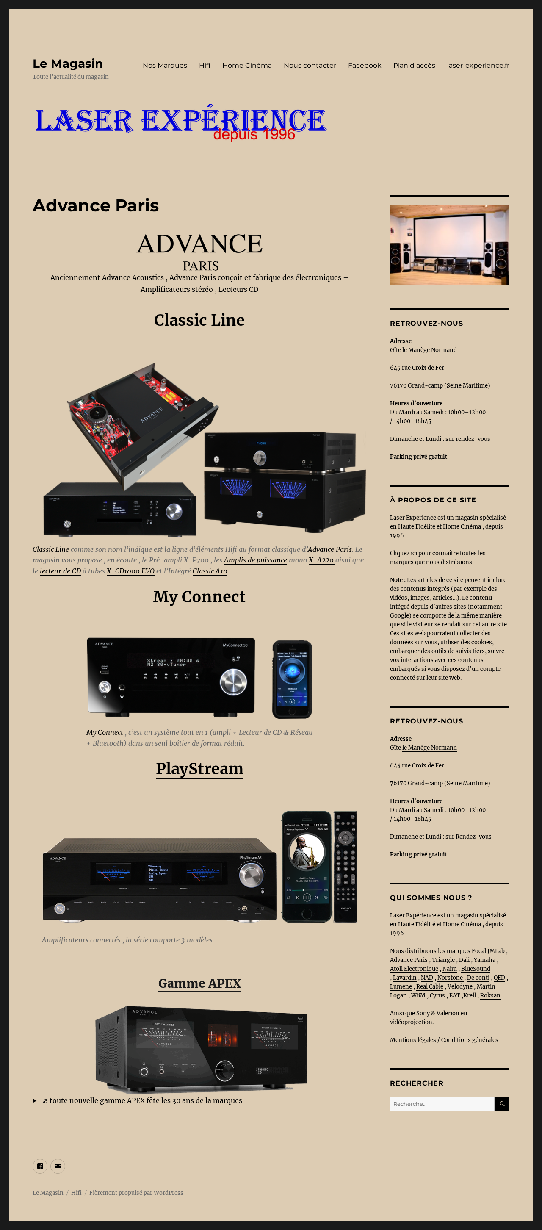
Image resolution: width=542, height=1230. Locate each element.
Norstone (450, 977)
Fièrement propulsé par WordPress (136, 1193)
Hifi (204, 65)
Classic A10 (210, 571)
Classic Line (199, 320)
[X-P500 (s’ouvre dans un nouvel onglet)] (334, 560)
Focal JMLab (488, 951)
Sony (422, 1013)
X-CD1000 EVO (131, 571)
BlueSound (475, 968)
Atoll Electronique (414, 968)
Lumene (401, 986)
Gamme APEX (199, 983)
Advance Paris (330, 549)
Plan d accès (414, 65)
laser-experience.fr (478, 65)
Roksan (490, 995)
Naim (449, 968)
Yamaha (484, 960)
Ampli (233, 560)
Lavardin (405, 977)
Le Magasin (68, 63)
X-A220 (321, 560)
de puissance (266, 560)
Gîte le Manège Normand (423, 350)
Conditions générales (469, 1040)
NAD (427, 977)
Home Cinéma (247, 65)
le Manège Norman (428, 747)
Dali (464, 960)
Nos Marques (165, 65)
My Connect (199, 597)
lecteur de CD (60, 571)
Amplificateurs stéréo (177, 289)
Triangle (443, 960)
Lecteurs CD (238, 289)
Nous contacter (310, 65)
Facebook (365, 65)
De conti (478, 977)
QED (499, 977)
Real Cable (429, 986)
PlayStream (199, 768)
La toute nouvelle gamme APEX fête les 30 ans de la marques (141, 1100)
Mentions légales (413, 1040)
